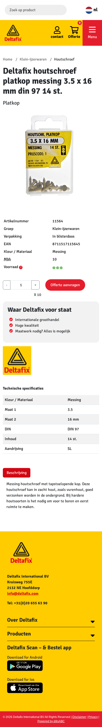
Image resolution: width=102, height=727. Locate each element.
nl (95, 10)
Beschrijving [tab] (17, 472)
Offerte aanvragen (65, 285)
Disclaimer (79, 717)
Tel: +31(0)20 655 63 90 (27, 603)
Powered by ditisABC (51, 721)
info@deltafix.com (22, 593)
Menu (92, 37)
